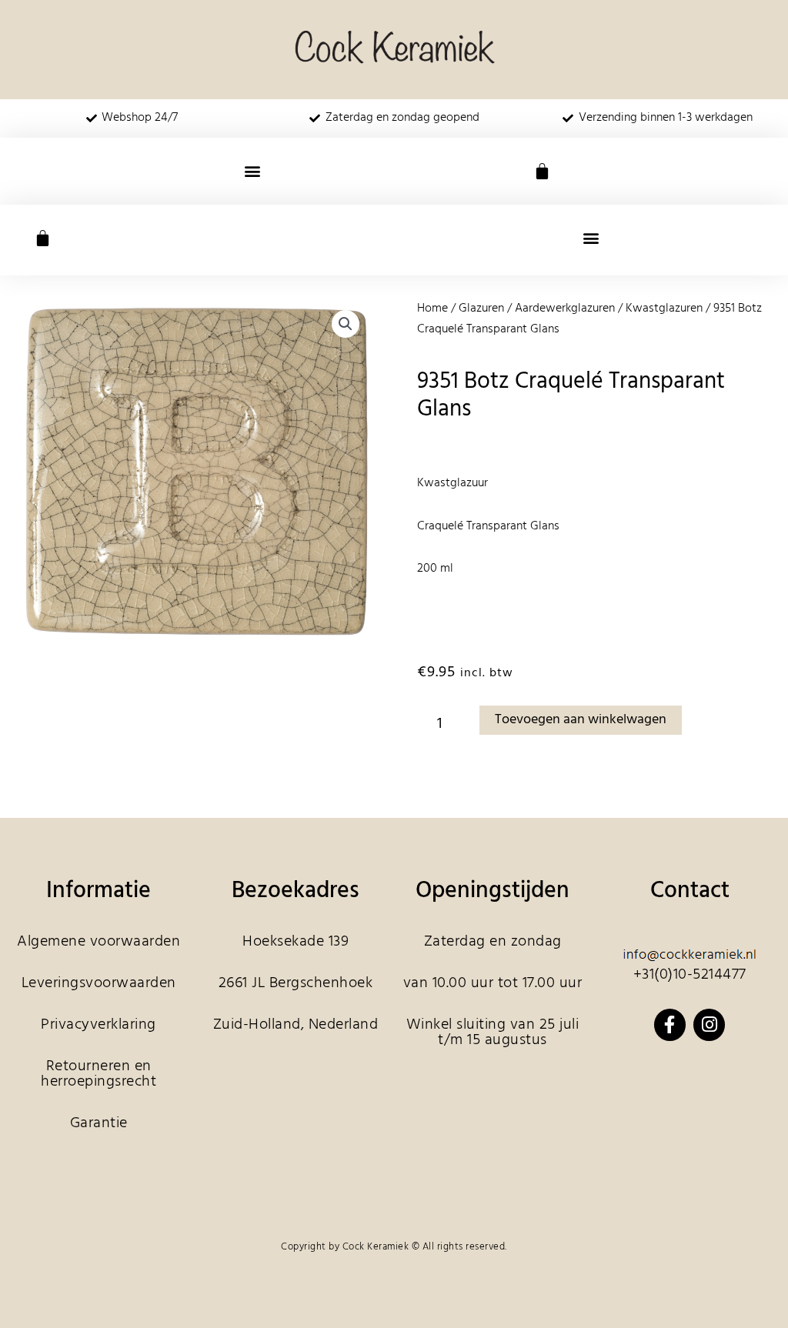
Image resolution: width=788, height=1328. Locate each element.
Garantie (99, 1123)
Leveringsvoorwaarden (99, 983)
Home (432, 309)
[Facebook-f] (670, 1024)
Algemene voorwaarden (98, 941)
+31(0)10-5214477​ (689, 975)
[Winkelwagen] (542, 171)
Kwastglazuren (664, 309)
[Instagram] (709, 1024)
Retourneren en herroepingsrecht (98, 1074)
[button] (252, 171)
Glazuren (481, 309)
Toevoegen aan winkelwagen (580, 720)
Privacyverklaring (98, 1025)
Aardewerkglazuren (565, 309)
